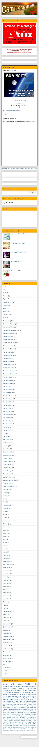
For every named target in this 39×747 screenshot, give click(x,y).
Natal (4, 555)
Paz (4, 608)
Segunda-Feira (7, 639)
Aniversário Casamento (10, 342)
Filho (4, 514)
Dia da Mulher (7, 455)
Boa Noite (13, 70)
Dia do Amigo (7, 474)
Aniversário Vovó (8, 380)
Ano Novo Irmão (8, 414)
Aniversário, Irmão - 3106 (18, 234)
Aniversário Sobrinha (9, 371)
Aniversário (6, 321)
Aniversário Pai (7, 361)
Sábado (5, 630)
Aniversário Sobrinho (9, 374)
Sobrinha (5, 652)
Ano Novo (6, 386)
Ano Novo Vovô (7, 427)
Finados (5, 524)
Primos (5, 620)
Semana (5, 642)
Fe (4, 499)
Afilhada (5, 296)
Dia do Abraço (7, 471)
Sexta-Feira (6, 649)
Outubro (5, 602)
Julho (4, 539)
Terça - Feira (7, 658)
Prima (5, 614)
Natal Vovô (6, 595)
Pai (4, 605)
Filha (4, 511)
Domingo (5, 489)
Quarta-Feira (7, 624)
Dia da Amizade (7, 452)
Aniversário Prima (8, 364)
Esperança (6, 492)
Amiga (5, 305)
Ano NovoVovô (7, 430)
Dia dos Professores (9, 486)
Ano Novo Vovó (7, 424)
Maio (4, 549)
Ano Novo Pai (7, 421)
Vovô (4, 674)
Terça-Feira (6, 661)
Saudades (6, 633)
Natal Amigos (7, 564)
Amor (4, 317)
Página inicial (20, 168)
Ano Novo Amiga (8, 389)
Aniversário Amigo (8, 336)
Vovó (4, 670)
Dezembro (6, 449)
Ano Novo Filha (7, 402)
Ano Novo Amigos (8, 396)
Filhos (5, 517)
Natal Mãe (6, 586)
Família (5, 495)
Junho (5, 542)
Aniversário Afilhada (9, 324)
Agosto (5, 299)
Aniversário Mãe (8, 358)
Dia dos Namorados (9, 480)
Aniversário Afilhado (9, 327)
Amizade (5, 314)
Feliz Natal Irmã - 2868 (18, 243)
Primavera (6, 617)
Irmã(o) (5, 533)
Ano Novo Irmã (7, 411)
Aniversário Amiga (8, 333)
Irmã (4, 530)
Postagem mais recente (8, 168)
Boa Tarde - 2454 (16, 271)
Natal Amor (6, 567)
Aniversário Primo (8, 367)
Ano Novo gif (7, 408)
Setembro (6, 646)
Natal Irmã (6, 580)
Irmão (5, 536)
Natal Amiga (6, 558)
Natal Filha (6, 571)
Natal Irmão (6, 583)
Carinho (5, 446)
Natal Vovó (6, 592)
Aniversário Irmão (8, 355)
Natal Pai (5, 589)
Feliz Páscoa (7, 505)
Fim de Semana (8, 521)
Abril (4, 292)
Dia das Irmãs (7, 464)
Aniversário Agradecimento (11, 330)
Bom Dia (5, 442)
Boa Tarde (6, 439)
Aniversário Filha (8, 346)
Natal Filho (6, 574)
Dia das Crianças (8, 461)
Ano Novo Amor (7, 399)
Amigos (5, 311)
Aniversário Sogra (8, 377)
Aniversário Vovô (8, 383)
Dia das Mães (7, 467)
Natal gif (5, 577)
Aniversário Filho (8, 349)
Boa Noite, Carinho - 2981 (19, 252)
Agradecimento (7, 302)
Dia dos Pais (7, 483)
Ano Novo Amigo (8, 392)
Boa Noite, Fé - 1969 (17, 261)
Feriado (5, 508)
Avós (4, 433)
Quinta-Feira (7, 627)
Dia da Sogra (7, 458)
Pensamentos (7, 611)
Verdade (5, 667)
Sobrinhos (6, 655)
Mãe (4, 545)
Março (5, 552)
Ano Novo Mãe (7, 417)
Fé (4, 502)
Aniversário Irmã (8, 352)
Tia (4, 664)
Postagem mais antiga (31, 168)
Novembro (6, 599)
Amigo (5, 308)
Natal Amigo (6, 561)
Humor (5, 527)
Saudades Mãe (7, 636)
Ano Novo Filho (7, 405)
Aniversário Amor (8, 339)
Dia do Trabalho (8, 477)
